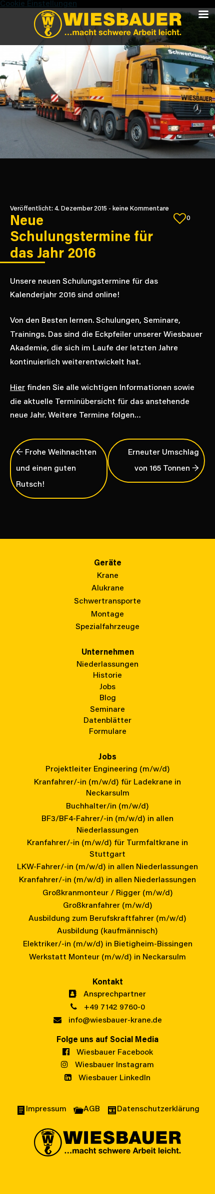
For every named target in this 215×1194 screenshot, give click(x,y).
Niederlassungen (107, 665)
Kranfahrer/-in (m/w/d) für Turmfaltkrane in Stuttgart (107, 848)
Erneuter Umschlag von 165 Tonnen (163, 461)
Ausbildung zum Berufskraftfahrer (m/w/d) (107, 919)
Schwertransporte (107, 602)
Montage (107, 615)
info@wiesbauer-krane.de (114, 1021)
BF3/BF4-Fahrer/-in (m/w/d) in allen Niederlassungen (108, 824)
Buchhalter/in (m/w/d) (107, 807)
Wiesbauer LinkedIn (113, 1078)
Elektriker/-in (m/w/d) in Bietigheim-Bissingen (107, 944)
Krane (107, 576)
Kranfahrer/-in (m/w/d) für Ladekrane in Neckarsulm (107, 788)
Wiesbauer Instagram (113, 1065)
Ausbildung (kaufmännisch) (107, 931)
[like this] (179, 219)
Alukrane (108, 588)
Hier (17, 388)
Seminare (107, 710)
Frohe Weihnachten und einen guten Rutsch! (56, 469)
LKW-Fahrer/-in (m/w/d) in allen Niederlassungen (107, 867)
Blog (108, 698)
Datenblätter (108, 721)
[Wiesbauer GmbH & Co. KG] (107, 25)
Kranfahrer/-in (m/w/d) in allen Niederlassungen (107, 880)
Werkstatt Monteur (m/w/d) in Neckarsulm (107, 957)
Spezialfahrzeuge (108, 627)
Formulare (107, 732)
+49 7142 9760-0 (113, 1008)
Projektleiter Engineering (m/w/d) (108, 769)
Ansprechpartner (114, 994)
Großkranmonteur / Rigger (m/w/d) (107, 893)
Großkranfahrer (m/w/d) (107, 906)
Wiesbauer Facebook (113, 1053)
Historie (107, 676)
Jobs (108, 687)
